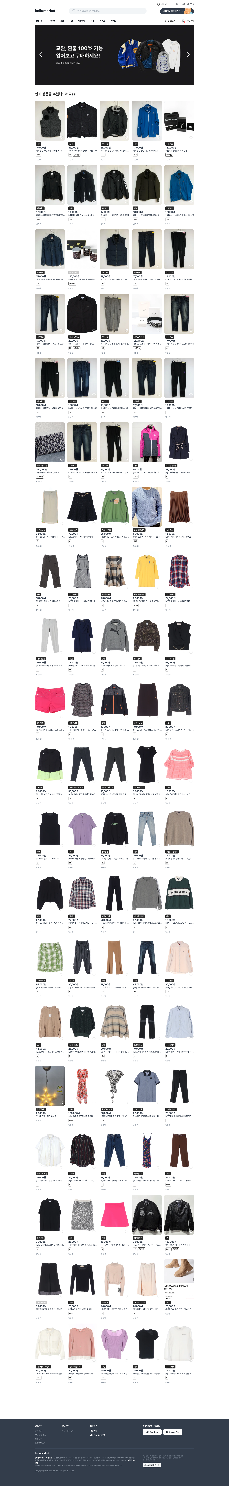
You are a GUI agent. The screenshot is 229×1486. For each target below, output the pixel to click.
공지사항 (38, 1430)
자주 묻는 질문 (40, 1434)
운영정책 (93, 1426)
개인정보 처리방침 (97, 1435)
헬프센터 (38, 1426)
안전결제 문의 (40, 1442)
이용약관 (93, 1430)
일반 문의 (38, 1438)
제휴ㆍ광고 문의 (68, 1430)
